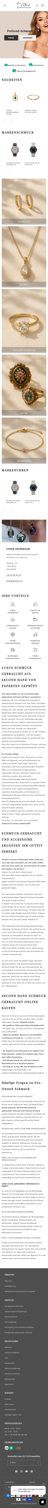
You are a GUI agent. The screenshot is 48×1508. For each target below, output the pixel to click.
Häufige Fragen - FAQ (13, 1415)
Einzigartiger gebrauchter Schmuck (18, 1332)
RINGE (11, 38)
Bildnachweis (10, 1379)
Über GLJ (8, 1281)
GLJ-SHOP (20, 1503)
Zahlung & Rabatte (12, 1353)
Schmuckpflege (11, 1322)
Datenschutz (10, 1363)
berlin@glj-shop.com (14, 581)
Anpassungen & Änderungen (16, 1311)
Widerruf (8, 1347)
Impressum (9, 1384)
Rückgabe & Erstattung (14, 1306)
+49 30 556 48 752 (13, 575)
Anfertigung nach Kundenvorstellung (19, 1327)
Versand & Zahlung (12, 1374)
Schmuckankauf (11, 1317)
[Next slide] (10, 120)
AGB (6, 1358)
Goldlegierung (10, 1286)
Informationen (10, 1410)
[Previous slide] (4, 120)
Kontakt (8, 1399)
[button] (4, 5)
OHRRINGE (28, 38)
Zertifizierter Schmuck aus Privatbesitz (20, 1291)
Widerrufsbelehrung (12, 1368)
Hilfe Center (9, 1404)
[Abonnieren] (37, 1462)
